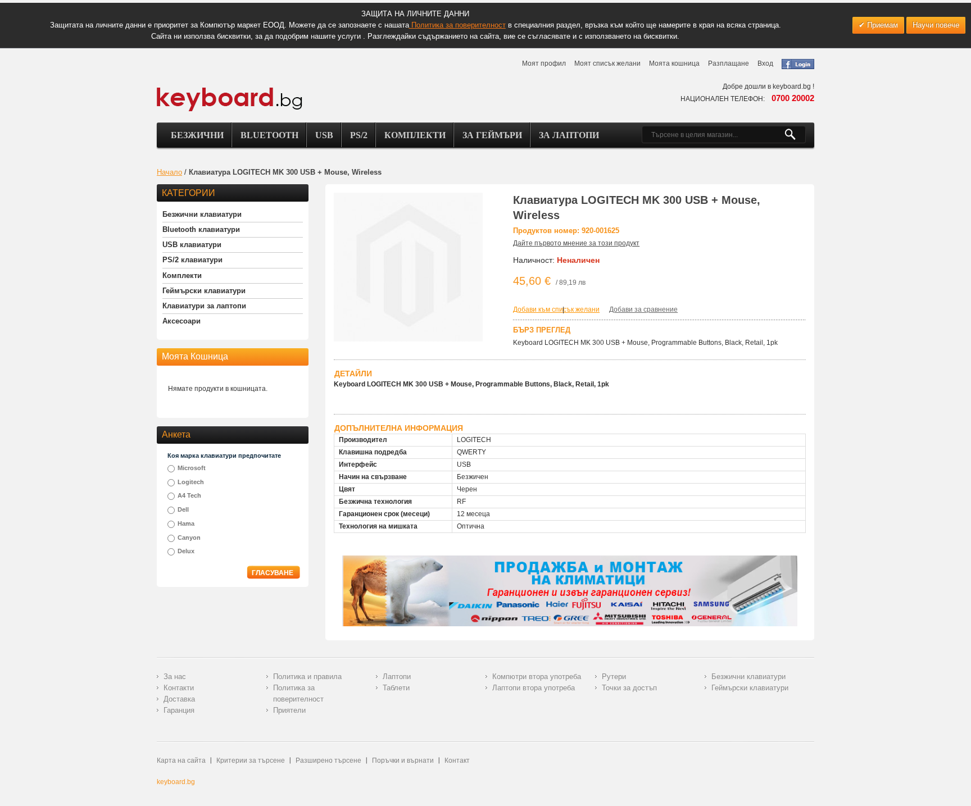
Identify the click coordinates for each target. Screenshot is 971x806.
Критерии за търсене (250, 760)
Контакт (457, 760)
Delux (186, 551)
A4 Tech (189, 495)
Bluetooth (269, 135)
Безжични (197, 135)
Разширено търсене (328, 760)
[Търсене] (794, 135)
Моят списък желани (607, 63)
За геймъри (492, 135)
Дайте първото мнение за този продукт (576, 243)
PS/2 (358, 135)
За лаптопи (569, 135)
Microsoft (192, 468)
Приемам (881, 25)
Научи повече (936, 25)
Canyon (189, 537)
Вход (765, 63)
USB (324, 135)
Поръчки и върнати (403, 760)
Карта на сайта (181, 760)
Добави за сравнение (643, 309)
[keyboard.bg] (230, 90)
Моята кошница (674, 63)
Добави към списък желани (556, 309)
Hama (186, 523)
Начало (169, 172)
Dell (183, 509)
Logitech (191, 482)
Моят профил (544, 63)
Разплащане (728, 63)
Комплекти (415, 135)
